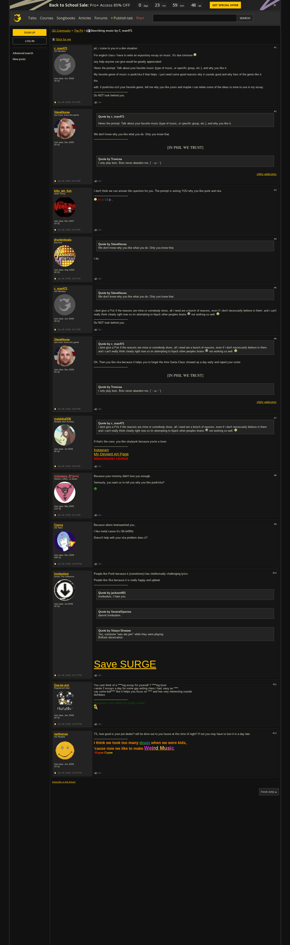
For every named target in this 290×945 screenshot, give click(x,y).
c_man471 (60, 48)
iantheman (61, 734)
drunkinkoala (62, 239)
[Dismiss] (274, 5)
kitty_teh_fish (63, 190)
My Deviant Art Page (111, 454)
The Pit (78, 30)
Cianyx (58, 525)
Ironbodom (61, 573)
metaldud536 (62, 418)
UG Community (61, 30)
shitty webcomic (267, 174)
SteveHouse (62, 112)
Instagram (101, 450)
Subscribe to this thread (63, 782)
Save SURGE (125, 664)
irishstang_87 (63, 476)
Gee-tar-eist (61, 685)
